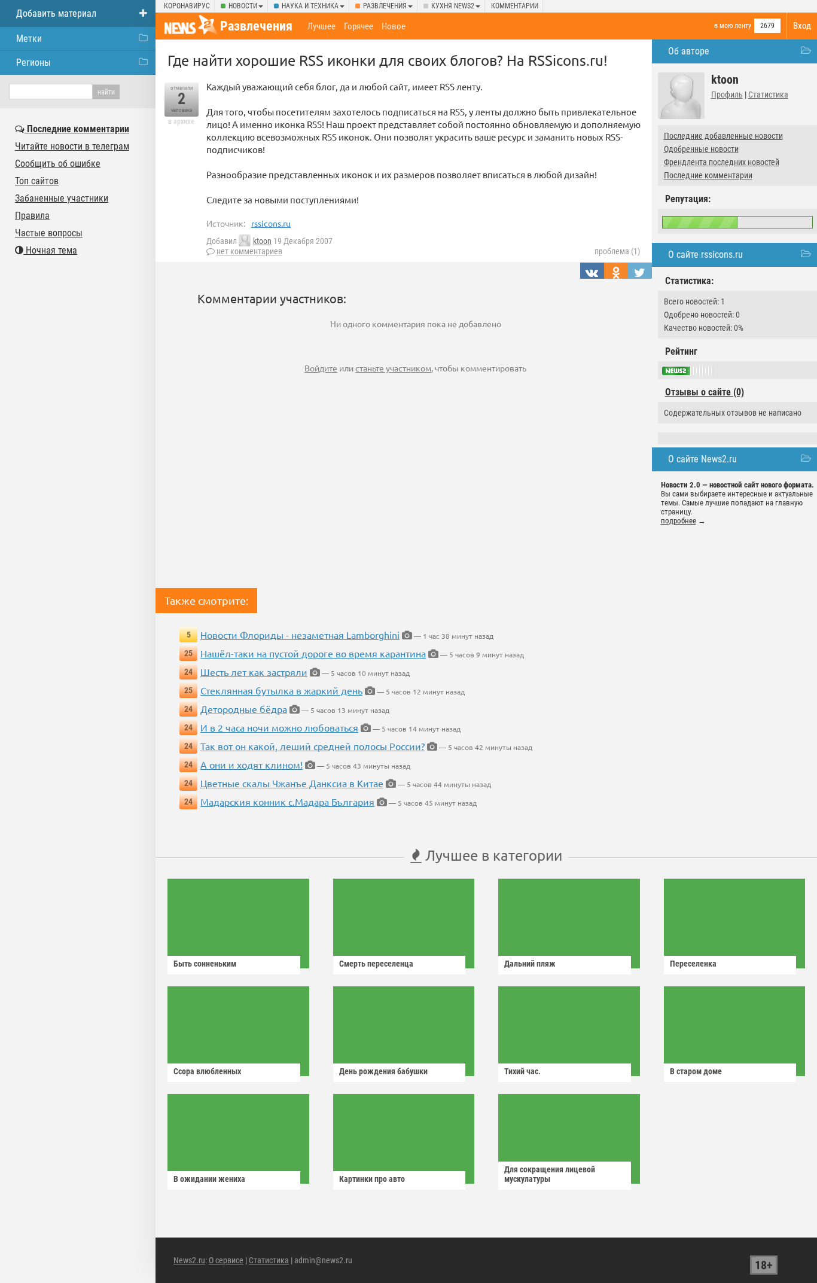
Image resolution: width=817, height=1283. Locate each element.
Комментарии (514, 6)
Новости (242, 6)
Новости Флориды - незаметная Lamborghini (300, 635)
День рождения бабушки (383, 1071)
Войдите (320, 367)
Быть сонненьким (204, 963)
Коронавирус (187, 6)
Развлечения (385, 6)
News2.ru (189, 1260)
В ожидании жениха (209, 1179)
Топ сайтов (37, 181)
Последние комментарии (708, 175)
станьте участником (393, 367)
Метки (29, 38)
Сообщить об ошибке (57, 163)
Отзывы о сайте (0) (704, 392)
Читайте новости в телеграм (72, 146)
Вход (802, 25)
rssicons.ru (271, 223)
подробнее (678, 520)
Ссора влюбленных (207, 1071)
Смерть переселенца (376, 963)
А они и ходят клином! (251, 764)
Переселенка (693, 963)
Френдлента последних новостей (721, 162)
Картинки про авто (372, 1179)
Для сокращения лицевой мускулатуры (549, 1174)
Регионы (33, 62)
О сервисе (226, 1260)
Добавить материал (56, 13)
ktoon (262, 241)
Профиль (727, 94)
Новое (394, 26)
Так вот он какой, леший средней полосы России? (312, 746)
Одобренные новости (701, 149)
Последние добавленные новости (723, 136)
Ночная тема (50, 250)
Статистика (768, 94)
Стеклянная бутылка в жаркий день (281, 690)
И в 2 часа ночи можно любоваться (279, 727)
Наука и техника (310, 6)
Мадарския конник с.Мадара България (287, 801)
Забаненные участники (61, 198)
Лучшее (321, 26)
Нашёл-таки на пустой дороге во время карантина (313, 653)
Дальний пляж (530, 963)
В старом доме (696, 1071)
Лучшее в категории (492, 855)
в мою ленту (732, 26)
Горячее (358, 26)
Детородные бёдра (243, 709)
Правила (32, 215)
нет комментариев (249, 251)
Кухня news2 (452, 6)
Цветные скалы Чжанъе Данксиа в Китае (291, 783)
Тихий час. (522, 1071)
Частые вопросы (49, 233)
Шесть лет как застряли (253, 672)
